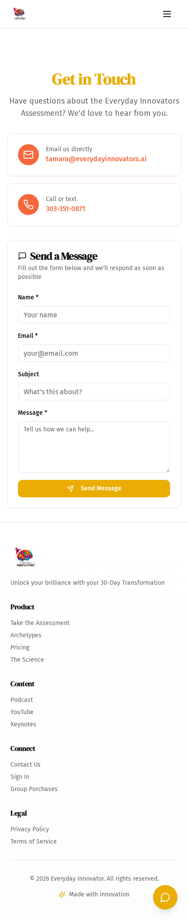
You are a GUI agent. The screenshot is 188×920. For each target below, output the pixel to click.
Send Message (101, 488)
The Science (27, 659)
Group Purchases (34, 789)
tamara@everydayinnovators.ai (96, 159)
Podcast (21, 700)
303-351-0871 (65, 209)
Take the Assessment (40, 623)
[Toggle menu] (167, 13)
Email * (28, 336)
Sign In (19, 777)
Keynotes (23, 724)
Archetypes (26, 635)
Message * (32, 413)
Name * (28, 297)
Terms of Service (33, 841)
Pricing (19, 647)
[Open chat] (165, 897)
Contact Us (25, 764)
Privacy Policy (29, 829)
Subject (28, 374)
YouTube (22, 712)
